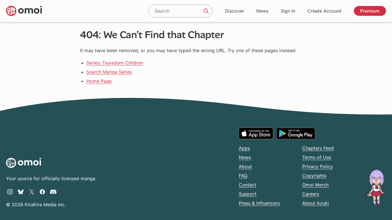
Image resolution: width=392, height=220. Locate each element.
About (245, 166)
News (262, 11)
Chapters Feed (318, 148)
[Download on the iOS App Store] (256, 133)
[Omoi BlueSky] (21, 192)
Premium (369, 11)
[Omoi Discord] (53, 192)
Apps (244, 148)
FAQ (243, 175)
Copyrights (314, 175)
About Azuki (315, 203)
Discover (234, 11)
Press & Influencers (259, 203)
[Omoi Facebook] (42, 192)
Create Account (324, 11)
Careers (310, 194)
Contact (247, 185)
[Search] (206, 11)
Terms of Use (316, 157)
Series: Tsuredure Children (114, 63)
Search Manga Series (109, 72)
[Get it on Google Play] (295, 133)
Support (248, 194)
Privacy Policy (317, 166)
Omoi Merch (315, 185)
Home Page (99, 81)
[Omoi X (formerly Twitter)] (32, 192)
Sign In (288, 11)
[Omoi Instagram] (10, 192)
